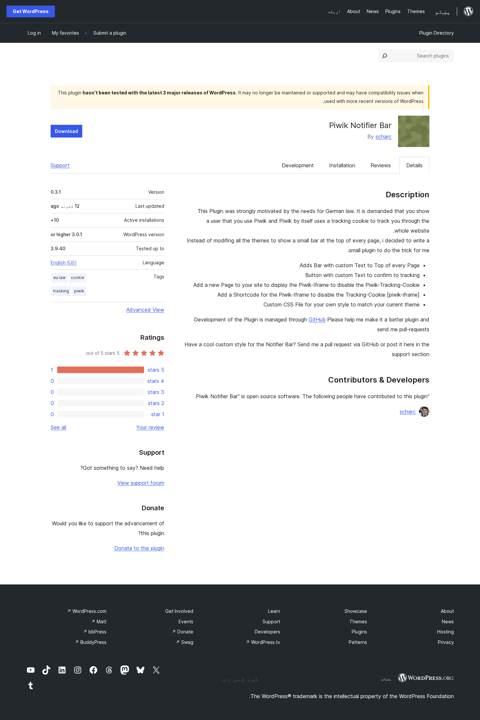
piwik (79, 290)
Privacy (446, 642)
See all (58, 427)
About (447, 611)
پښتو (386, 678)
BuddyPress (90, 642)
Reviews (381, 165)
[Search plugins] (384, 55)
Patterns (358, 642)
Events (186, 621)
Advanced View (145, 309)
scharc (384, 136)
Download (66, 131)
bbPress (94, 631)
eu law (59, 277)
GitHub (317, 319)
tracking (61, 290)
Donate (182, 631)
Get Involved (179, 611)
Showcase (355, 611)
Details (414, 165)
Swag (184, 642)
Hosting (445, 631)
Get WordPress (31, 11)
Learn (274, 611)
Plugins (359, 631)
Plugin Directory (436, 33)
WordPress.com (86, 611)
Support (60, 165)
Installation (342, 165)
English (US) (64, 262)
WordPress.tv (263, 642)
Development (298, 165)
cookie (77, 277)
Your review (150, 427)
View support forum (140, 483)
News (448, 621)
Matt (98, 621)
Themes (358, 621)
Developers (267, 631)
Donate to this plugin (139, 548)
